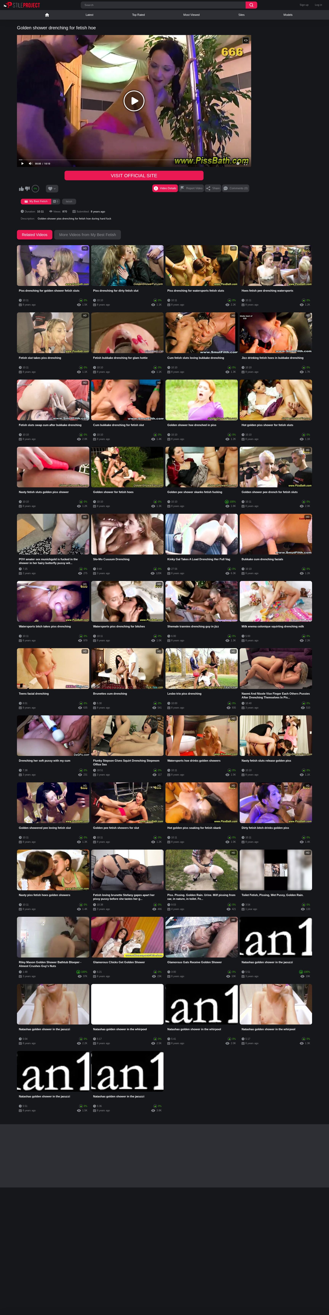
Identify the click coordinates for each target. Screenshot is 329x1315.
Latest (89, 14)
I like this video (21, 188)
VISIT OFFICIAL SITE (134, 175)
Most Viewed (191, 14)
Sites (241, 14)
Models (288, 14)
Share (216, 188)
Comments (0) (239, 188)
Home (47, 15)
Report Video (194, 188)
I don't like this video (27, 188)
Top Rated (138, 14)
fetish (69, 201)
